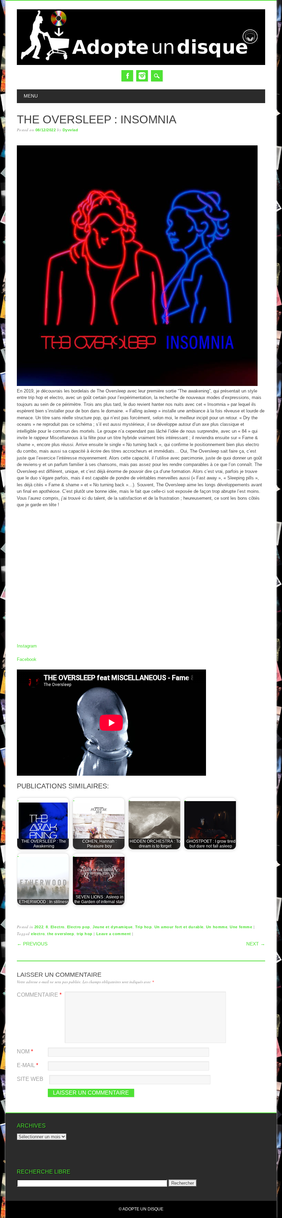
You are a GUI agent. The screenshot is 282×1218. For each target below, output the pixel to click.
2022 (38, 927)
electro (38, 934)
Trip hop (143, 927)
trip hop (85, 934)
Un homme (216, 927)
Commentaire (39, 995)
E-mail (27, 1065)
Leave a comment (113, 934)
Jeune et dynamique (113, 927)
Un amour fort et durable (179, 927)
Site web (30, 1079)
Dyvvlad (70, 130)
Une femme (241, 927)
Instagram (142, 75)
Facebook (127, 75)
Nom (25, 1051)
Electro (58, 927)
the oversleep (60, 934)
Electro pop (78, 927)
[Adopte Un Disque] (141, 63)
